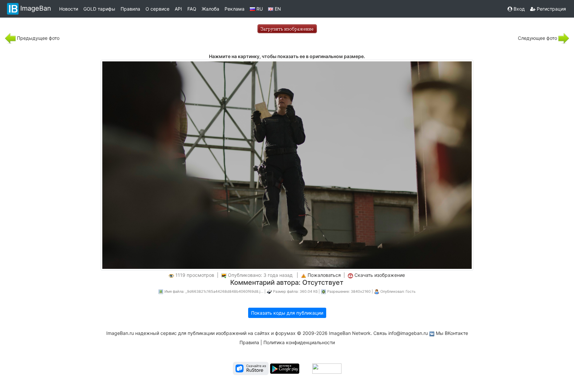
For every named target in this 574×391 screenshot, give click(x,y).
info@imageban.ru (408, 333)
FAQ (191, 9)
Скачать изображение (379, 275)
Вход (518, 9)
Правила (130, 9)
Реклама (234, 9)
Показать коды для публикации (287, 313)
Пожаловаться (324, 275)
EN (277, 9)
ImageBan (35, 8)
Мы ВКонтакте (452, 333)
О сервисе (157, 9)
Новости (68, 9)
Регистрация (550, 9)
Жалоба (210, 9)
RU (259, 9)
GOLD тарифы (99, 9)
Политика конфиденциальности (299, 342)
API (178, 9)
